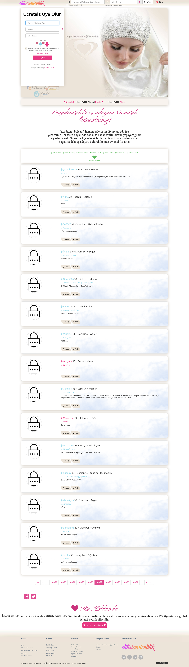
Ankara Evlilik (96, 153)
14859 (117, 582)
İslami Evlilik (113, 102)
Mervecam (69, 418)
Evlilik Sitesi (56, 153)
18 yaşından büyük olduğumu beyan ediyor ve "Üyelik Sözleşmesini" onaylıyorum (43, 49)
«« (38, 582)
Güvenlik (74, 656)
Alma (66, 196)
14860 (126, 582)
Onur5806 (68, 279)
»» (151, 582)
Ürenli (66, 251)
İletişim (33, 68)
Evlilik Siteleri (50, 653)
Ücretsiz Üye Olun (42, 14)
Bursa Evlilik (120, 153)
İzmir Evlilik (108, 153)
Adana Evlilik (133, 153)
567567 (67, 224)
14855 (81, 582)
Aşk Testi (24, 653)
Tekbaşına (69, 445)
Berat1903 (69, 527)
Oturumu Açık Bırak (75, 5)
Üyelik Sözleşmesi (77, 651)
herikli (66, 555)
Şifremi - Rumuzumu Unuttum (115, 5)
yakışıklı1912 (70, 169)
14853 (63, 582)
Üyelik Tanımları (76, 654)
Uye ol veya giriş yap (94, 625)
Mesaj (66, 185)
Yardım (40, 68)
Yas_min (68, 361)
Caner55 (68, 388)
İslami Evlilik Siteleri (85, 102)
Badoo (67, 306)
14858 (108, 582)
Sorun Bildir (50, 68)
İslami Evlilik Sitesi (27, 648)
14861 (135, 582)
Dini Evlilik (49, 656)
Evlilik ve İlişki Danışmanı (29, 650)
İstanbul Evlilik (82, 153)
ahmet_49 (68, 500)
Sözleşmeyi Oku (42, 53)
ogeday (67, 472)
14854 (72, 582)
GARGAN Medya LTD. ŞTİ (42, 64)
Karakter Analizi (26, 656)
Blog (22, 645)
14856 (90, 582)
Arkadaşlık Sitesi (51, 648)
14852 (54, 582)
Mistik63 (68, 333)
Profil (76, 185)
